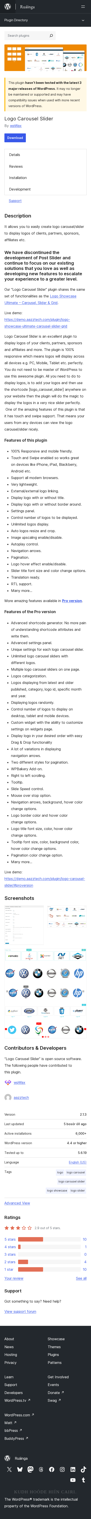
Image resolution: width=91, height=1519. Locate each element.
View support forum (20, 1311)
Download (15, 138)
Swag (54, 1400)
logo (60, 1172)
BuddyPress (16, 1438)
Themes (54, 1347)
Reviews (16, 166)
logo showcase (57, 1190)
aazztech (21, 1097)
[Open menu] (84, 6)
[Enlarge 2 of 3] (80, 911)
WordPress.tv (17, 1400)
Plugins (53, 1354)
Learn (8, 1377)
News (9, 1347)
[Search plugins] (51, 35)
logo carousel (76, 1172)
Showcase (56, 1339)
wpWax (16, 125)
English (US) (78, 1162)
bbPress (13, 1430)
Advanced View (17, 1203)
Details (14, 154)
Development (20, 189)
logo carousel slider (72, 1181)
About (9, 1339)
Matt (10, 1423)
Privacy (10, 1362)
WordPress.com (19, 1415)
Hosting (10, 1354)
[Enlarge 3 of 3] (80, 954)
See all (81, 1278)
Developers (13, 1392)
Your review (13, 1278)
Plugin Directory (16, 20)
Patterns (55, 1362)
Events (53, 1384)
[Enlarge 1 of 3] (38, 911)
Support (15, 200)
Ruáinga (21, 1458)
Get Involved (58, 1377)
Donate (56, 1392)
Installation (18, 177)
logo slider (78, 1190)
